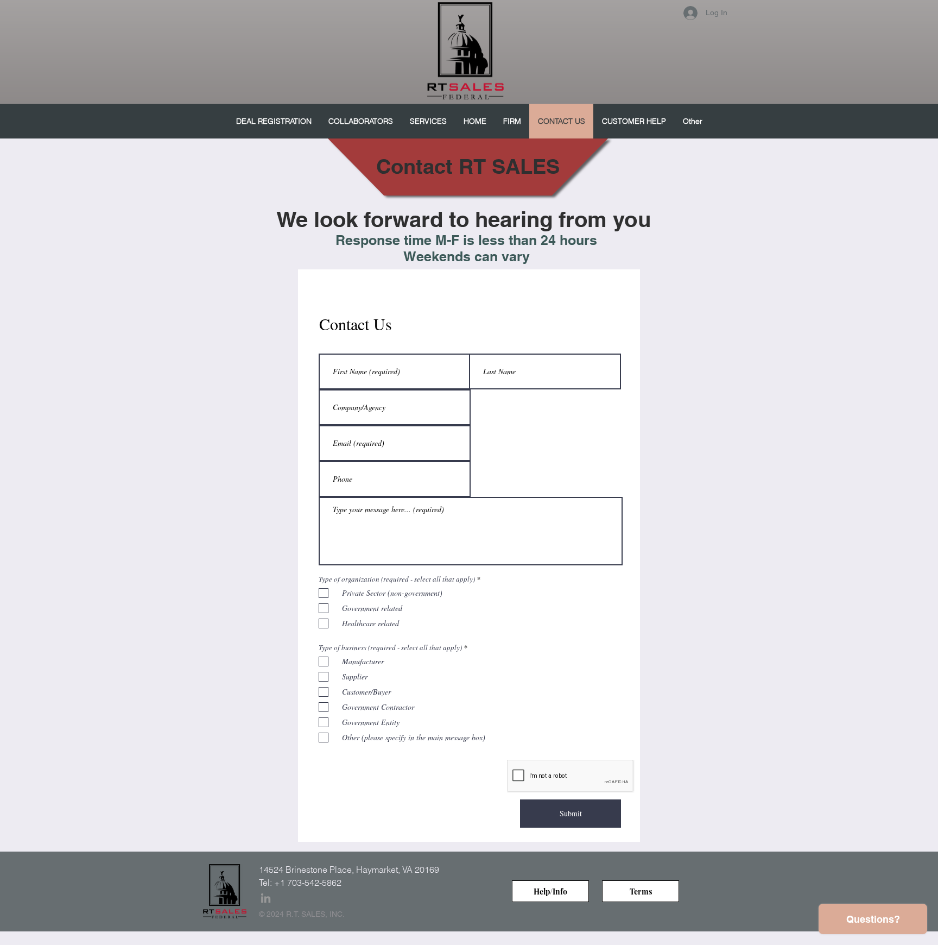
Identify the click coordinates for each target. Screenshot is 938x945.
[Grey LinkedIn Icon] (265, 898)
